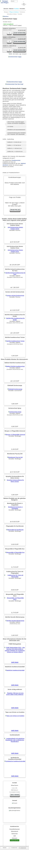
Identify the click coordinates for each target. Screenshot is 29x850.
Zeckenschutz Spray (14, 408)
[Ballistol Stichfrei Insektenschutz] (15, 366)
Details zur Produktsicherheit (10, 172)
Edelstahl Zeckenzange (15, 385)
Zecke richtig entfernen (15, 689)
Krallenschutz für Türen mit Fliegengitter (14, 572)
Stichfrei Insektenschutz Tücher (15, 337)
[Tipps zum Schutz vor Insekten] (14, 715)
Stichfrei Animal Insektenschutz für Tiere (15, 269)
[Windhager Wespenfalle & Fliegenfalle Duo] (14, 552)
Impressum (14, 838)
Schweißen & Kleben (12, 14)
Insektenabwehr (15, 735)
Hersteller (22, 8)
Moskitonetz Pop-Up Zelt (14, 453)
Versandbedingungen (14, 829)
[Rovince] (5, 16)
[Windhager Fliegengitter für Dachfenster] (15, 529)
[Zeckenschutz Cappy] (14, 82)
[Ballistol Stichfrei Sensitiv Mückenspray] (14, 620)
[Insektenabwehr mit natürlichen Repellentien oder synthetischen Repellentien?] (14, 741)
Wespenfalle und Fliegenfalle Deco (15, 595)
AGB (14, 835)
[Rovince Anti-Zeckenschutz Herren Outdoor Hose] (14, 251)
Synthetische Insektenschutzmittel (14, 758)
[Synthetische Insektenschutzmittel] (14, 761)
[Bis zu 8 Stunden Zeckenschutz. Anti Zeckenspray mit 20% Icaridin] (14, 412)
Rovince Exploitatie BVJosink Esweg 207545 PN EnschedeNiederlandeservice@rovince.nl (13, 172)
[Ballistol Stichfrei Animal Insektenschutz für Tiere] (14, 274)
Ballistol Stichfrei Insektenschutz (15, 362)
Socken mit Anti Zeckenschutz (14, 292)
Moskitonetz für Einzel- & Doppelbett (15, 504)
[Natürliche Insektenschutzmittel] (14, 670)
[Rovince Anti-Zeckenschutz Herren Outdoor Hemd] (14, 229)
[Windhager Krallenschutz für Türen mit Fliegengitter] (14, 576)
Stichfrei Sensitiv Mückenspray (14, 617)
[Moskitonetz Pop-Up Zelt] (15, 457)
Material (11, 8)
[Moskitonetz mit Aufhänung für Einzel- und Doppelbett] (14, 508)
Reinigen (6, 12)
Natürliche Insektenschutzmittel (15, 666)
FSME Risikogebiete (15, 644)
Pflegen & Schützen (14, 12)
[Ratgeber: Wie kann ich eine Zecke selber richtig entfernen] (14, 694)
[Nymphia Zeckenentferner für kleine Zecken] (14, 481)
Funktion (16, 8)
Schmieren (22, 12)
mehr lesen (14, 662)
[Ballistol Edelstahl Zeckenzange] (14, 389)
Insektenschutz (16, 160)
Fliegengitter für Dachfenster (15, 526)
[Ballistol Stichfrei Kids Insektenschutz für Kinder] (14, 319)
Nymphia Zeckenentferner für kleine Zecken (15, 477)
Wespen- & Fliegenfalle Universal (15, 431)
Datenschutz (15, 833)
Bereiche (6, 8)
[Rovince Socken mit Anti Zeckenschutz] (15, 295)
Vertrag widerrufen (14, 840)
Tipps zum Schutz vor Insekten (14, 712)
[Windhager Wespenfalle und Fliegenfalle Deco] (14, 599)
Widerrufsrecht (14, 831)
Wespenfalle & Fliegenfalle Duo (14, 549)
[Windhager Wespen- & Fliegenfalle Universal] (15, 434)
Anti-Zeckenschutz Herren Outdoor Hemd (15, 224)
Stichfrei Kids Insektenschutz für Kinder (15, 315)
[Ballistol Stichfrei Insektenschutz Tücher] (14, 341)
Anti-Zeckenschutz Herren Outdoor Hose (15, 247)
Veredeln (20, 14)
